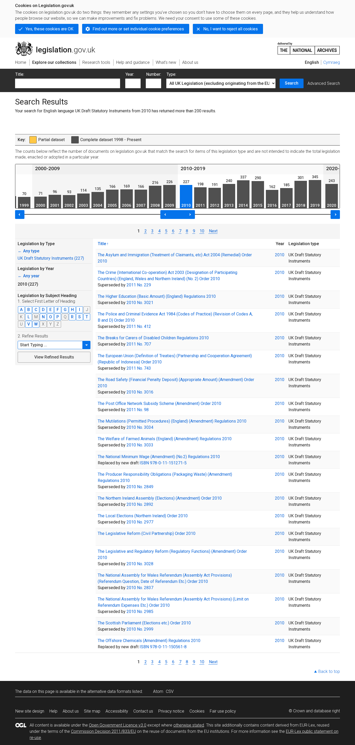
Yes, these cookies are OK (49, 28)
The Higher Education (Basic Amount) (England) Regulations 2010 (157, 296)
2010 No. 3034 (140, 427)
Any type (28, 251)
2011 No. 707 (139, 344)
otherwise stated (188, 725)
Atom (158, 691)
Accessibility (117, 711)
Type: (171, 74)
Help (53, 711)
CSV (170, 691)
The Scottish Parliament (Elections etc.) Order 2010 (144, 622)
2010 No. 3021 (140, 302)
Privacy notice (171, 711)
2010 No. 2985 (140, 611)
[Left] (19, 214)
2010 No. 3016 (140, 392)
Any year (29, 275)
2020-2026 (338, 168)
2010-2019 (193, 168)
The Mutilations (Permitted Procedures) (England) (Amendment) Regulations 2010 (172, 421)
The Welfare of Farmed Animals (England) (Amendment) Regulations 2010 (165, 438)
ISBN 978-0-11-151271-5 (163, 462)
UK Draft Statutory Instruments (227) (51, 258)
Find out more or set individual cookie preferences (138, 28)
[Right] (335, 214)
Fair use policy (223, 711)
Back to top (329, 671)
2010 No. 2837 (140, 587)
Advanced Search (323, 83)
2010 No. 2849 (140, 486)
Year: (130, 74)
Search (291, 83)
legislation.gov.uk (58, 43)
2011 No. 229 (139, 284)
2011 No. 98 (138, 409)
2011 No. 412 (139, 326)
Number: (153, 74)
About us (71, 711)
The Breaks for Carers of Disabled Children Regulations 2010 (153, 337)
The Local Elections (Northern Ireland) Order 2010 (143, 515)
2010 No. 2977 (140, 522)
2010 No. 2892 (140, 504)
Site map (92, 711)
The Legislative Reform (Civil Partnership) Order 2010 (146, 533)
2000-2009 (47, 168)
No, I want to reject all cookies (230, 28)
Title (102, 243)
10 (202, 231)
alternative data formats (109, 691)
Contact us (143, 711)
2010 (279, 254)
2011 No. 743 (139, 368)
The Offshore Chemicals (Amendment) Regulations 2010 (149, 640)
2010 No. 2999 (140, 629)
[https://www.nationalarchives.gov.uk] (309, 46)
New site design (29, 711)
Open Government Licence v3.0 (117, 725)
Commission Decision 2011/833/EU (103, 731)
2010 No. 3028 (140, 563)
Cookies (197, 711)
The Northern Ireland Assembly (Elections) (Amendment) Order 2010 (160, 498)
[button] (86, 345)
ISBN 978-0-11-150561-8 (163, 646)
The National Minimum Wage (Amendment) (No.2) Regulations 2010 (159, 456)
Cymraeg (331, 62)
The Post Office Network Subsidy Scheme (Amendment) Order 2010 (159, 403)
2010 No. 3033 (140, 445)
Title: (19, 74)
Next (213, 231)
